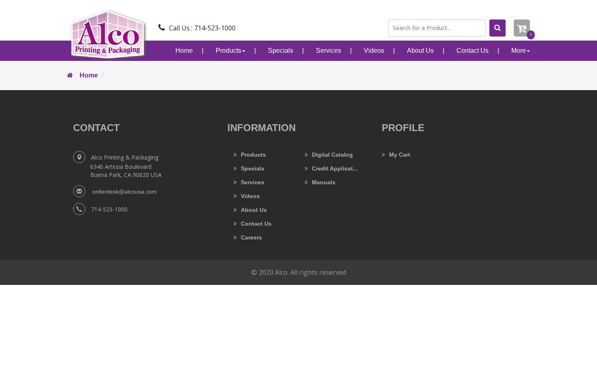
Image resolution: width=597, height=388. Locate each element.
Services (328, 50)
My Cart (399, 154)
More (518, 50)
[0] (522, 28)
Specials (280, 50)
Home (184, 50)
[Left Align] (497, 28)
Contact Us (472, 50)
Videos (374, 50)
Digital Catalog (332, 154)
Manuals (323, 182)
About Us (420, 50)
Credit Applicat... (335, 168)
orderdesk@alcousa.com (124, 191)
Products (228, 50)
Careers (251, 237)
